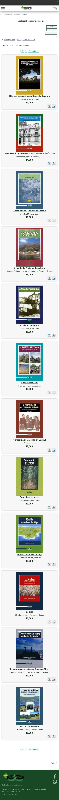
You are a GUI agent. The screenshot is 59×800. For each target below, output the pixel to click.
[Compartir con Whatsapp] (55, 783)
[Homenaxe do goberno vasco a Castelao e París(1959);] (29, 151)
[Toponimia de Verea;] (29, 495)
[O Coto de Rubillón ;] (29, 724)
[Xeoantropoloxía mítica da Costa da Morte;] (29, 667)
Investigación (8, 14)
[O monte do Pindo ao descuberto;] (29, 266)
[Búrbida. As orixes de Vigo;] (29, 552)
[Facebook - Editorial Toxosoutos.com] (55, 778)
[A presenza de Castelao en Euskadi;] (29, 438)
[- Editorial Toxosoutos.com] (26, 8)
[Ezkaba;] (29, 610)
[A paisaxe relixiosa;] (29, 380)
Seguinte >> (33, 51)
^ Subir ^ (53, 763)
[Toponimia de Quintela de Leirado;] (29, 209)
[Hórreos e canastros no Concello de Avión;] (29, 94)
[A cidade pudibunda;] (29, 323)
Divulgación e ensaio (20, 14)
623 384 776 (13, 792)
